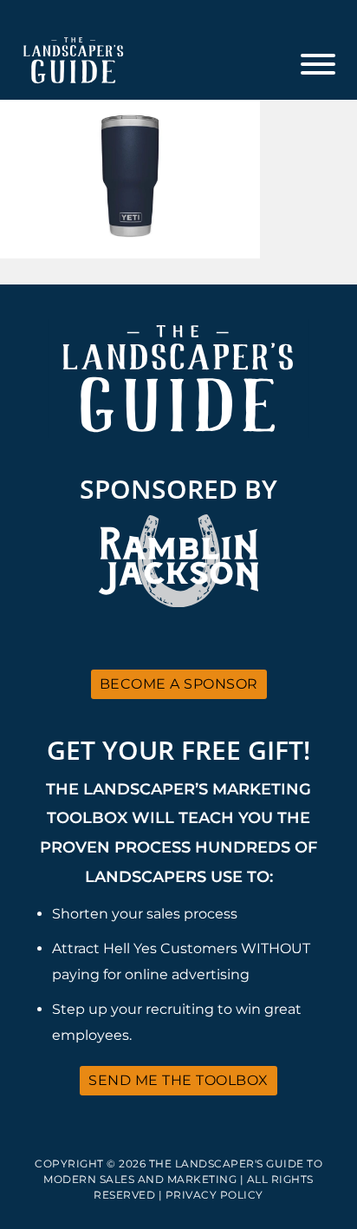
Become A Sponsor (179, 684)
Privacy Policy (214, 1194)
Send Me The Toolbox (178, 1080)
